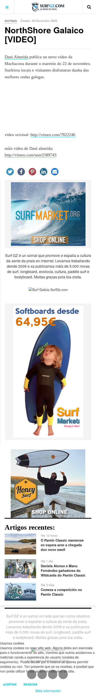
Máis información (48, 690)
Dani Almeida (16, 57)
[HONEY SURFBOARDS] (48, 483)
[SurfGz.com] (48, 6)
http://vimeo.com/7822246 (53, 134)
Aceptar (10, 684)
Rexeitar (31, 684)
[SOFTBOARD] (48, 371)
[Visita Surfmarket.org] (48, 213)
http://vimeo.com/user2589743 (30, 155)
